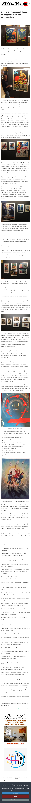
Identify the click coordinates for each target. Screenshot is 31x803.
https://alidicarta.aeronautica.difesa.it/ (20, 708)
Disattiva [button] (15, 796)
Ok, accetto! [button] (15, 793)
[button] (29, 4)
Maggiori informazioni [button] (15, 799)
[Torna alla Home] (15, 4)
